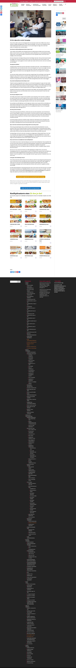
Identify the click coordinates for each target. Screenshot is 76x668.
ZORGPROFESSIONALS (58, 1)
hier (62, 282)
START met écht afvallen (31, 584)
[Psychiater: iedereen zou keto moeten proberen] (61, 73)
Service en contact (30, 659)
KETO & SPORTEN (32, 517)
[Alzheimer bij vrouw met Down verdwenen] (61, 82)
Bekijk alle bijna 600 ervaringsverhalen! (30, 188)
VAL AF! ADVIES (49, 5)
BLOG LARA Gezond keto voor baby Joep (33, 452)
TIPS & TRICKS (29, 482)
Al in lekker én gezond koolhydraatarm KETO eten (36, 1)
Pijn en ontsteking (32, 377)
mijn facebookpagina (40, 170)
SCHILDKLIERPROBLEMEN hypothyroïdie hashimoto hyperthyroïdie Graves (31, 563)
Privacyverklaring (30, 662)
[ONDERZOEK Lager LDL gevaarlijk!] (61, 35)
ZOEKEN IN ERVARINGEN (31, 352)
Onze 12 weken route (32, 429)
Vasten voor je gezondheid (31, 577)
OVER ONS (29, 655)
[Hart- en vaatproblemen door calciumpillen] (61, 100)
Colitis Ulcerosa (31, 553)
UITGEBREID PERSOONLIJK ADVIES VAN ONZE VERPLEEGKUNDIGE (31, 603)
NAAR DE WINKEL (30, 285)
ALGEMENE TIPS (33, 488)
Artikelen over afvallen (31, 600)
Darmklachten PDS (32, 552)
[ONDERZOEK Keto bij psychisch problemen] (61, 91)
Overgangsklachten (32, 549)
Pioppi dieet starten (32, 532)
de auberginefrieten (29, 136)
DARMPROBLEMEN (30, 550)
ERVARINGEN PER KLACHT (31, 353)
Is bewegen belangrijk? (31, 594)
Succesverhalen (29, 643)
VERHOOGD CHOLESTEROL (31, 570)
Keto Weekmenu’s (32, 433)
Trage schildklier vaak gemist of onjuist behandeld (60, 66)
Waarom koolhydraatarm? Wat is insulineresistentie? (32, 422)
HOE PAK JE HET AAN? (31, 428)
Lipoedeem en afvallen (31, 595)
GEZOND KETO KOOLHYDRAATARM (36, 5)
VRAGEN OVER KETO (30, 647)
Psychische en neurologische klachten (31, 374)
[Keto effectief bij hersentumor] (61, 108)
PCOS (29, 547)
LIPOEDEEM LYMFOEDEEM (31, 566)
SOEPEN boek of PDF (30, 313)
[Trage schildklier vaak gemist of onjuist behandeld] (61, 63)
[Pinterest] (1, 13)
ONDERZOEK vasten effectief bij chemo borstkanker (60, 56)
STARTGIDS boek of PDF (31, 299)
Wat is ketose (31, 435)
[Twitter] (1, 8)
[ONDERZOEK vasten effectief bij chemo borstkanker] (61, 52)
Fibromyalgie (31, 366)
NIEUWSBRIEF (29, 652)
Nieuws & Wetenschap (32, 521)
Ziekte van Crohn (31, 555)
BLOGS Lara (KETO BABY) (31, 392)
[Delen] (1, 15)
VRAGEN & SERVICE (61, 5)
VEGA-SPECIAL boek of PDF (31, 332)
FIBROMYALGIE (29, 575)
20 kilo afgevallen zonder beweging (20, 40)
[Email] (1, 10)
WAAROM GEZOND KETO (31, 417)
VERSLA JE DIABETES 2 (55, 5)
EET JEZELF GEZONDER (44, 5)
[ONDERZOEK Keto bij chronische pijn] (61, 26)
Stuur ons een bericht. (33, 180)
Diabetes (30, 383)
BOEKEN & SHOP (22, 5)
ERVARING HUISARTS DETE (31, 387)
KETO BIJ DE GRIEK (33, 495)
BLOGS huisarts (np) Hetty (31, 405)
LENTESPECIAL (29, 306)
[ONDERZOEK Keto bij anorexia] (61, 43)
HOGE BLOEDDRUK (30, 542)
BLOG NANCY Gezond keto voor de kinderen (33, 456)
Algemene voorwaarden (31, 661)
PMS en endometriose (32, 546)
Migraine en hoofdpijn (32, 381)
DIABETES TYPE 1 (30, 574)
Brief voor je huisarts (30, 631)
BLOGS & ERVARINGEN (28, 5)
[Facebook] (1, 6)
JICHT (28, 572)
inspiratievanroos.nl (29, 170)
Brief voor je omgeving (31, 633)
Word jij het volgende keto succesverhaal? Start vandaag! (30, 177)
